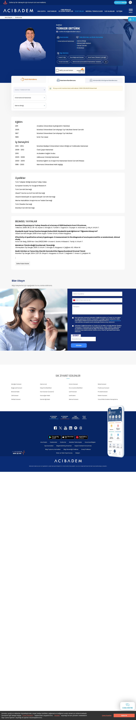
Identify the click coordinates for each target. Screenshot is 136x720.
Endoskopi (80, 48)
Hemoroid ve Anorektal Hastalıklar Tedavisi (87, 62)
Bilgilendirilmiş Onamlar (64, 446)
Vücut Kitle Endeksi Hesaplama (108, 399)
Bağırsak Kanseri (16, 388)
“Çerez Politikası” (27, 715)
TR (133, 19)
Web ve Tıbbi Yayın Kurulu (64, 453)
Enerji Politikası (86, 449)
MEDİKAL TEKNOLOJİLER (94, 11)
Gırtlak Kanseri (16, 399)
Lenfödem (72, 395)
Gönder (79, 345)
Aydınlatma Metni (115, 320)
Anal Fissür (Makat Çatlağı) (97, 57)
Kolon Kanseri (73, 384)
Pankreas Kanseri (103, 388)
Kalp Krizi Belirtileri (46, 388)
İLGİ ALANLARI (110, 11)
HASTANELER (51, 11)
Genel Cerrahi (82, 46)
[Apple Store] (68, 437)
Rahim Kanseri (102, 395)
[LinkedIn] (70, 428)
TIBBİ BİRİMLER (65, 10)
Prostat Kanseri (103, 392)
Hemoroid (43, 384)
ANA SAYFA (41, 11)
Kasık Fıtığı (62, 57)
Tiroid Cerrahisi (63, 62)
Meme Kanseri (73, 399)
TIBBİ (75, 417)
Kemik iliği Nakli (45, 399)
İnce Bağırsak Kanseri (77, 57)
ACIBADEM (120, 2)
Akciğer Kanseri (16, 384)
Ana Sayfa (43, 442)
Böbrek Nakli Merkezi (84, 43)
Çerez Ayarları (107, 715)
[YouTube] (65, 428)
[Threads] (80, 428)
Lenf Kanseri (73, 392)
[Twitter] (60, 428)
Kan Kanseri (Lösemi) (47, 392)
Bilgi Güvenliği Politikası (71, 449)
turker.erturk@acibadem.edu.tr (70, 31)
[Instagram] (75, 428)
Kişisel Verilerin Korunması (83, 446)
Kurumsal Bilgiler (90, 442)
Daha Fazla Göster (22, 264)
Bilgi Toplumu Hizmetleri (53, 449)
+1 (105, 62)
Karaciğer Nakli (45, 395)
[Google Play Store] (54, 437)
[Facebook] (55, 428)
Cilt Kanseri (14, 395)
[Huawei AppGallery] (81, 437)
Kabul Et (124, 715)
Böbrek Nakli (15, 392)
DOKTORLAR (79, 11)
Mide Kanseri (102, 384)
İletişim (77, 453)
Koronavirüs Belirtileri (76, 388)
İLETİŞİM (119, 11)
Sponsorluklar (49, 446)
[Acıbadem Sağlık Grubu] (18, 10)
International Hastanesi (66, 41)
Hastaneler (53, 442)
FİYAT (84, 417)
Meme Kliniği (81, 41)
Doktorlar (63, 442)
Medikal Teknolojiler (75, 442)
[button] (76, 300)
